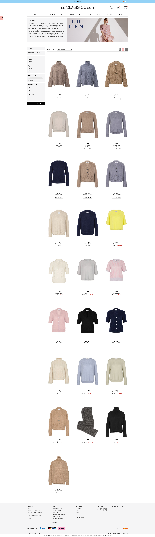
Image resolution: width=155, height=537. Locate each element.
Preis (32, 75)
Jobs (77, 510)
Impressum (125, 533)
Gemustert (32, 66)
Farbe (32, 57)
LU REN (30, 48)
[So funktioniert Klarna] (62, 528)
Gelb (30, 65)
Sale (43, 14)
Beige (30, 59)
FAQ (53, 520)
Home (70, 44)
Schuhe (81, 14)
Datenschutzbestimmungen (96, 535)
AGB (109, 533)
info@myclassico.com (33, 520)
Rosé (30, 72)
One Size (31, 94)
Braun (30, 63)
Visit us (120, 14)
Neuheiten (35, 14)
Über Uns (78, 508)
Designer (62, 14)
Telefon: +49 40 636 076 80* (35, 512)
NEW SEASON (77, 1)
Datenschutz (116, 533)
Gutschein (54, 522)
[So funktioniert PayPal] (44, 528)
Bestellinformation (57, 508)
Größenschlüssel (56, 510)
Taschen (90, 14)
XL (30, 92)
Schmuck (100, 14)
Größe (32, 84)
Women (75, 44)
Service (54, 506)
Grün (30, 70)
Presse (78, 512)
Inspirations (52, 14)
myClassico (79, 506)
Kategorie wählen (33, 52)
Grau (30, 68)
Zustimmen (108, 535)
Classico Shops (81, 517)
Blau (30, 61)
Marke (79, 44)
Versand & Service (56, 512)
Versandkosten (56, 516)
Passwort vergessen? (57, 518)
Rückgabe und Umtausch (59, 514)
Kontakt (30, 506)
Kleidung (72, 14)
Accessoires (110, 14)
